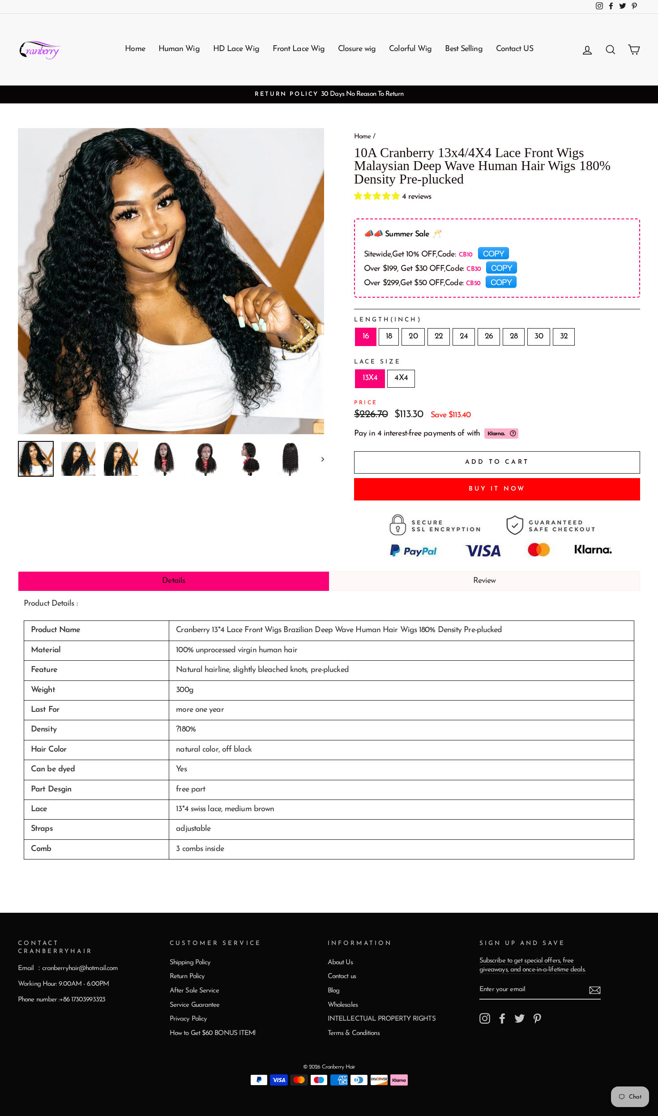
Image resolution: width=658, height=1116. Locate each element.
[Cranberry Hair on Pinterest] (537, 1018)
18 (389, 337)
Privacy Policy (188, 1019)
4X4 (400, 378)
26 (489, 337)
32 (564, 337)
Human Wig (179, 49)
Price (366, 403)
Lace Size (377, 362)
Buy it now (497, 489)
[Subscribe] (595, 990)
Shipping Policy (190, 962)
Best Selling (463, 49)
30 (538, 337)
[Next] (318, 459)
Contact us (342, 976)
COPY (493, 253)
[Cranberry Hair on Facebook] (502, 1018)
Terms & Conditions (354, 1033)
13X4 (370, 378)
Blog (333, 991)
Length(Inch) (388, 320)
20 (413, 337)
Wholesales (343, 1005)
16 (366, 337)
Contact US (514, 49)
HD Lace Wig (236, 49)
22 (439, 337)
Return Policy (187, 976)
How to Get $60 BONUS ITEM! (213, 1033)
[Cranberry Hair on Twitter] (519, 1018)
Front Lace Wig (299, 49)
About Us (340, 962)
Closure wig (357, 49)
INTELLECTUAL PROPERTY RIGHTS (382, 1019)
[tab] (173, 581)
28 (513, 337)
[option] (329, 94)
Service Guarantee (195, 1005)
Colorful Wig (410, 49)
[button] (378, 197)
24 (464, 337)
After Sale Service (194, 991)
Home (135, 49)
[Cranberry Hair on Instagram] (484, 1018)
